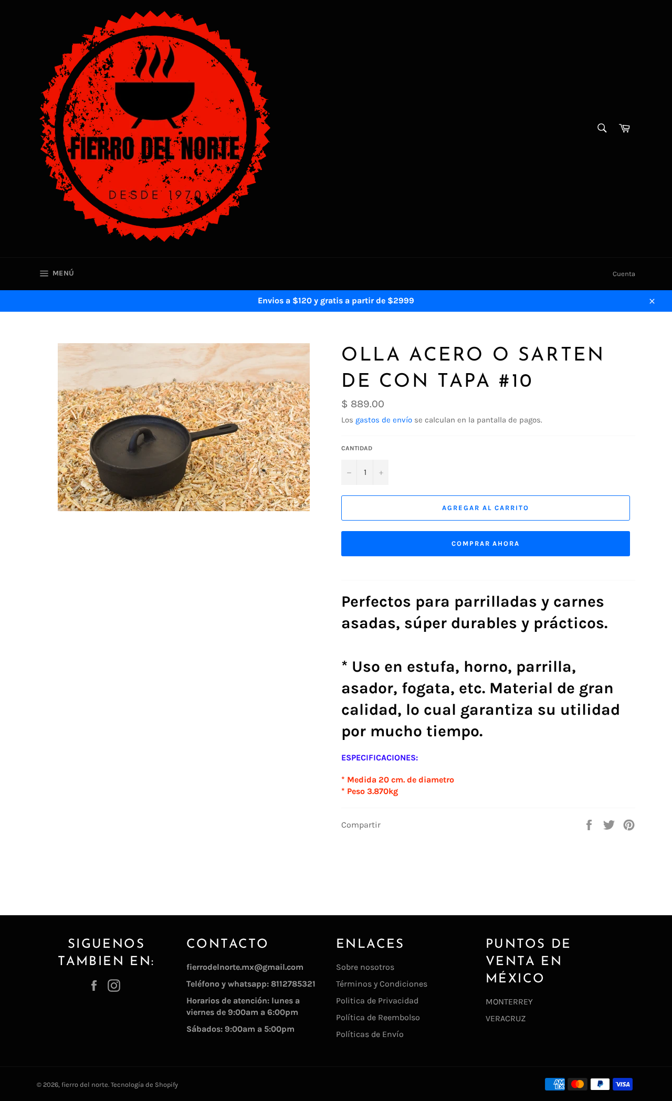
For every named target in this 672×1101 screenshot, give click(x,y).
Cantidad (356, 448)
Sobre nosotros (365, 967)
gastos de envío (383, 420)
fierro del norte (84, 1084)
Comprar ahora (486, 543)
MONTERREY (509, 1002)
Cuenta (624, 274)
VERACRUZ (506, 1018)
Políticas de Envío (370, 1034)
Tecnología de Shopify (144, 1084)
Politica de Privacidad (377, 1000)
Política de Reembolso (378, 1017)
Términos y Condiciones (381, 984)
